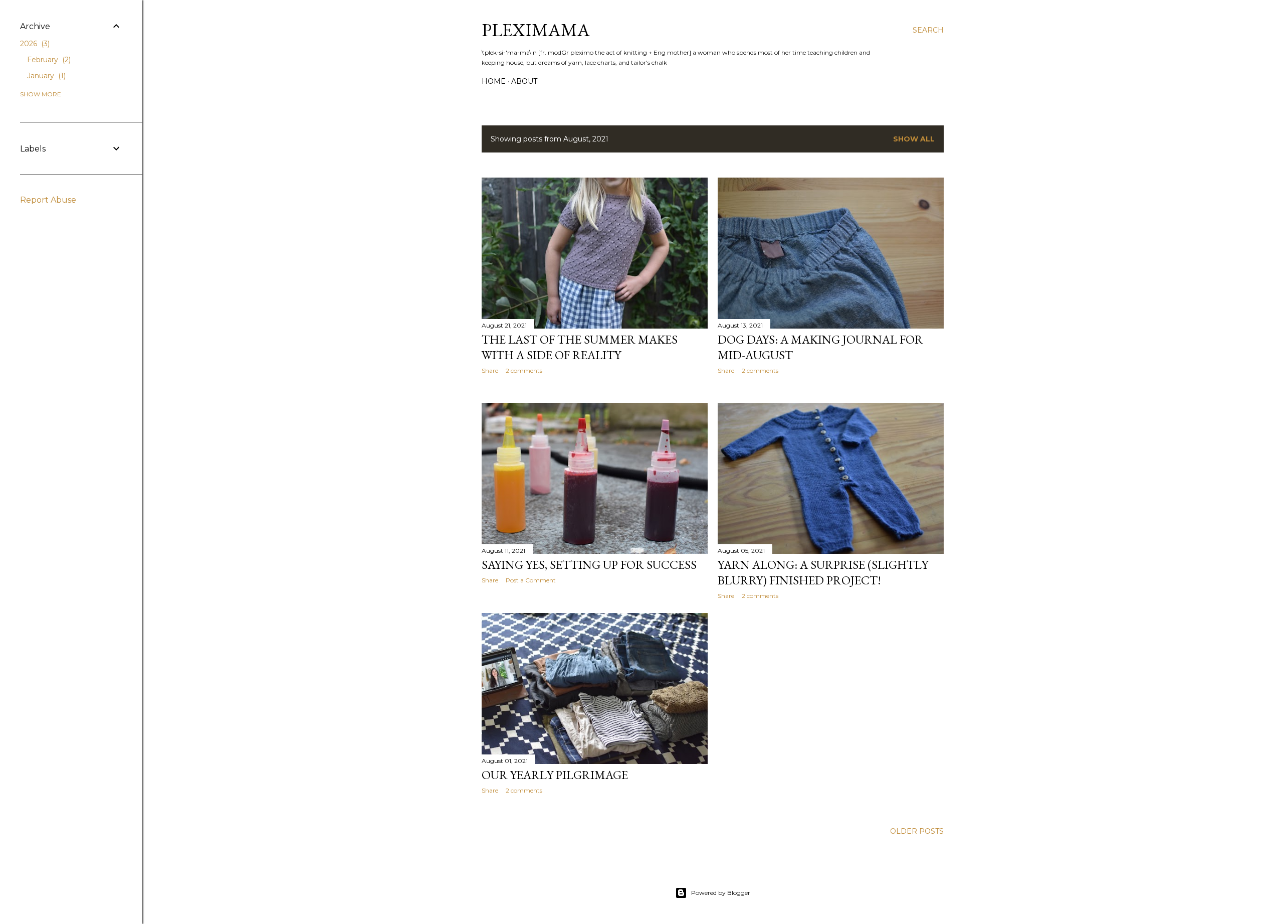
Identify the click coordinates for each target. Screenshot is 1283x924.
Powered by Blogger (720, 892)
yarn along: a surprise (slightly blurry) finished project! (823, 572)
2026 (34, 43)
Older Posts (917, 831)
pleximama (536, 30)
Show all (914, 138)
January (45, 75)
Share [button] (490, 370)
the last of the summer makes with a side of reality (580, 347)
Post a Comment (531, 580)
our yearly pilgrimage (555, 775)
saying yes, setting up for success (589, 564)
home (494, 81)
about (524, 81)
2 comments (524, 370)
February (48, 59)
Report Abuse (48, 200)
